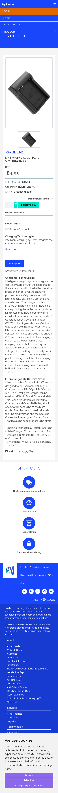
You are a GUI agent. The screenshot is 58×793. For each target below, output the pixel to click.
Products (9, 31)
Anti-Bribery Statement (18, 687)
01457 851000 (43, 599)
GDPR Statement (15, 694)
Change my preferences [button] (29, 785)
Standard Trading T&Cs (18, 691)
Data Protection (14, 683)
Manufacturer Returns (39, 199)
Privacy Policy (14, 676)
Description (14, 263)
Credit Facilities (14, 714)
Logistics (11, 721)
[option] (29, 139)
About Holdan (14, 646)
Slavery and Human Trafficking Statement (27, 668)
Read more (11, 249)
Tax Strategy (13, 665)
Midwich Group (15, 650)
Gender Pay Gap (15, 672)
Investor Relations (16, 661)
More (6, 18)
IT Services (12, 717)
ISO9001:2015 (14, 657)
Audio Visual (13, 732)
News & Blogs (11, 24)
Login (6, 11)
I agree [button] (29, 775)
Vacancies (12, 654)
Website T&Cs (14, 680)
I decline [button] (29, 780)
